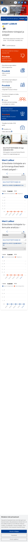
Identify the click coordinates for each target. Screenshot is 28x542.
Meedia (3, 18)
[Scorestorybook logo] (2, 2)
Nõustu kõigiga (14, 531)
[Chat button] (19, 2)
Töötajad (21, 18)
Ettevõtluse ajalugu (12, 18)
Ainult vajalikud (14, 539)
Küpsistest (14, 535)
